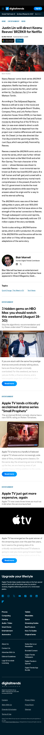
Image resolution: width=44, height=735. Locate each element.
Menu (3, 9)
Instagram (8, 596)
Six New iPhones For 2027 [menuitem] (25, 14)
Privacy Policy (30, 700)
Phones (4, 612)
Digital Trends (12, 11)
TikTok (25, 596)
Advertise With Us (8, 652)
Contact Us (6, 648)
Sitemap (28, 709)
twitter (21, 264)
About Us (5, 644)
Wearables (29, 616)
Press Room (29, 705)
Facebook (3, 596)
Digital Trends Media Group (12, 722)
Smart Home (6, 627)
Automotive (6, 634)
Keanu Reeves (8, 78)
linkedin (17, 264)
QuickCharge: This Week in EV (13, 290)
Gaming (5, 619)
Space (27, 619)
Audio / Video (7, 623)
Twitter (14, 596)
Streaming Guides (31, 623)
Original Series (30, 634)
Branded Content (31, 651)
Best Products (30, 627)
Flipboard (3, 602)
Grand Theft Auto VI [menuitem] (8, 14)
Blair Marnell (8, 37)
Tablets (27, 612)
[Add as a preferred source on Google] (8, 41)
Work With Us (7, 705)
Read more (9, 383)
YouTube (20, 596)
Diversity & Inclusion (9, 709)
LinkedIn (37, 596)
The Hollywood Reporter (25, 101)
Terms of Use (6, 714)
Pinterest (31, 596)
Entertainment (7, 631)
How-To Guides (31, 631)
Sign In (38, 8)
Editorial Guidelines (9, 656)
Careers (5, 700)
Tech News (31, 290)
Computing (6, 616)
